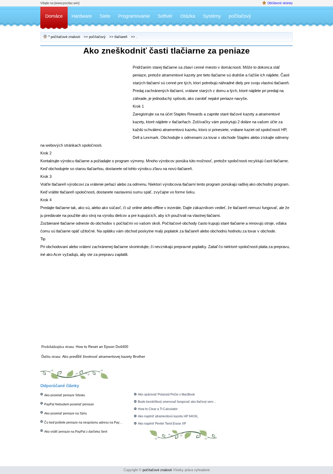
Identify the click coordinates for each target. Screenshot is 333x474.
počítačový (240, 16)
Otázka (187, 16)
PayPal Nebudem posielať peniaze (69, 404)
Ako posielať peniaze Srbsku (64, 395)
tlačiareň (120, 37)
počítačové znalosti (65, 37)
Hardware (82, 16)
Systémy (212, 16)
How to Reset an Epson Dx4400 (102, 347)
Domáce (54, 16)
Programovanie (134, 16)
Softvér (165, 16)
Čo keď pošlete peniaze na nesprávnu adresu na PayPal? (85, 422)
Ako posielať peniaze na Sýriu (65, 413)
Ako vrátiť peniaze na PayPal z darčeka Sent (75, 431)
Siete (105, 16)
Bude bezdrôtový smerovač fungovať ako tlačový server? (178, 402)
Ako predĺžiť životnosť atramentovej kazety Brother (103, 356)
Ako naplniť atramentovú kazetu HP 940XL (168, 416)
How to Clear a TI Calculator (158, 409)
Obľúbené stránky (280, 3)
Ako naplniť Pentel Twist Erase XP (162, 423)
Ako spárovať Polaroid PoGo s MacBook (166, 394)
